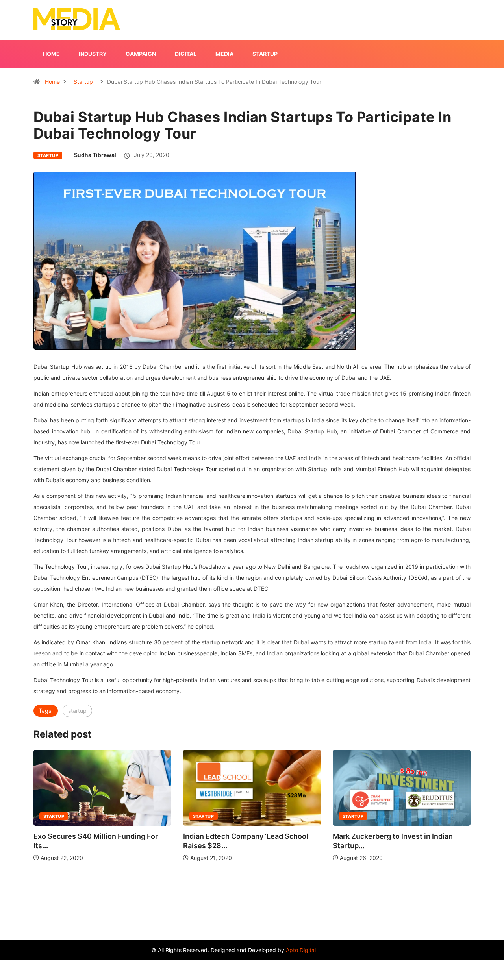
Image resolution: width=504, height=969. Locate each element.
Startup (265, 53)
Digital (185, 53)
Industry (93, 53)
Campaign (141, 53)
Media (224, 53)
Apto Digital (301, 950)
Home (51, 53)
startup (77, 710)
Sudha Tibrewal (95, 155)
